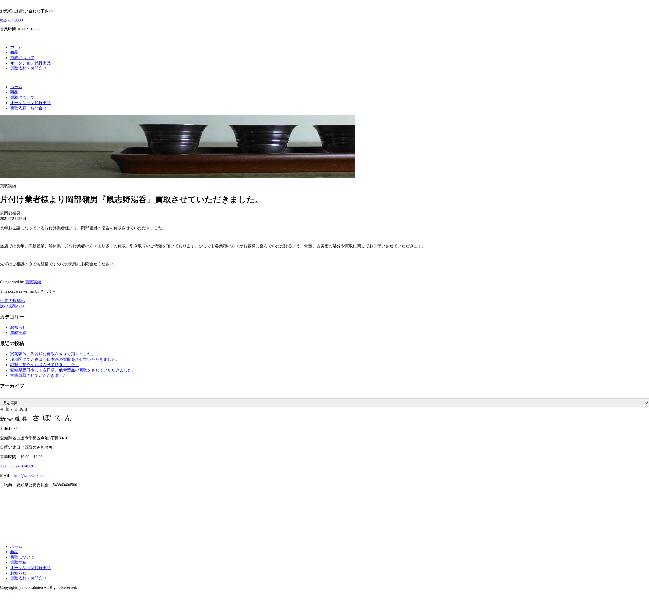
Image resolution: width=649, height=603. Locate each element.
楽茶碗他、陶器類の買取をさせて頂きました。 (52, 354)
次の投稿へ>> (12, 306)
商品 (14, 52)
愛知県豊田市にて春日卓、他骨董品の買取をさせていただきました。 (73, 370)
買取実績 (33, 282)
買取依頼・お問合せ (28, 68)
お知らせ (18, 327)
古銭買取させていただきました (38, 375)
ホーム (16, 47)
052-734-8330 (11, 20)
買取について (22, 57)
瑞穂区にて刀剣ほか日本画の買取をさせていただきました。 (65, 359)
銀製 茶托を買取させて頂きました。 (44, 365)
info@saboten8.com (30, 475)
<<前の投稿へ (12, 300)
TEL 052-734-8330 (17, 466)
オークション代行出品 (30, 63)
